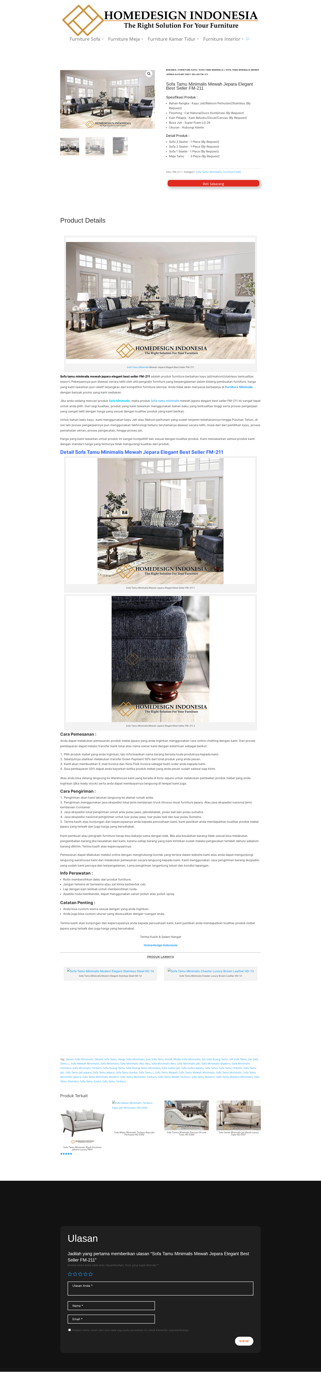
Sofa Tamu (211, 1068)
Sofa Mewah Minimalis (85, 1063)
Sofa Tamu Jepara (103, 1072)
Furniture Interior (221, 40)
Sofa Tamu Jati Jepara (78, 1072)
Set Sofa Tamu (238, 1059)
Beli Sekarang (213, 184)
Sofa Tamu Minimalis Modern (100, 1077)
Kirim (244, 1341)
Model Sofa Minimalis (187, 1059)
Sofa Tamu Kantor (127, 1072)
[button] (149, 73)
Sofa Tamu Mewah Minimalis (197, 1072)
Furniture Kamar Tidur (171, 40)
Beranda (171, 70)
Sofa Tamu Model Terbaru (174, 1077)
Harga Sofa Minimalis (131, 1059)
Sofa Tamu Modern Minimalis (234, 1077)
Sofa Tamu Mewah (166, 1072)
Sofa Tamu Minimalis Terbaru (138, 1077)
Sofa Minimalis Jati (188, 1063)
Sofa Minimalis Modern (215, 1063)
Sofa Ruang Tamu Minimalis (143, 1068)
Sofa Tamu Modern (203, 1077)
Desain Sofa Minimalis (79, 1059)
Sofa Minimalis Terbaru (87, 1068)
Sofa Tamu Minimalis (211, 70)
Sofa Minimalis (109, 1063)
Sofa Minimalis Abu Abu (135, 1063)
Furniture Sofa (85, 40)
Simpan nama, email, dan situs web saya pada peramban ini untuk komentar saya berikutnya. (130, 1330)
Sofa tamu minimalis (165, 401)
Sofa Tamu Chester (230, 1068)
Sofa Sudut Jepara (192, 1068)
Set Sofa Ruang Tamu (215, 1059)
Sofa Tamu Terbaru (114, 1081)
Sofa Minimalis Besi (163, 1063)
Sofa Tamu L (146, 1072)
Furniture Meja (124, 40)
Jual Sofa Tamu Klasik (159, 1059)
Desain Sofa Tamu (106, 1059)
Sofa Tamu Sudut (90, 1081)
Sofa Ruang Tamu (114, 1068)
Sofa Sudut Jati (171, 1068)
